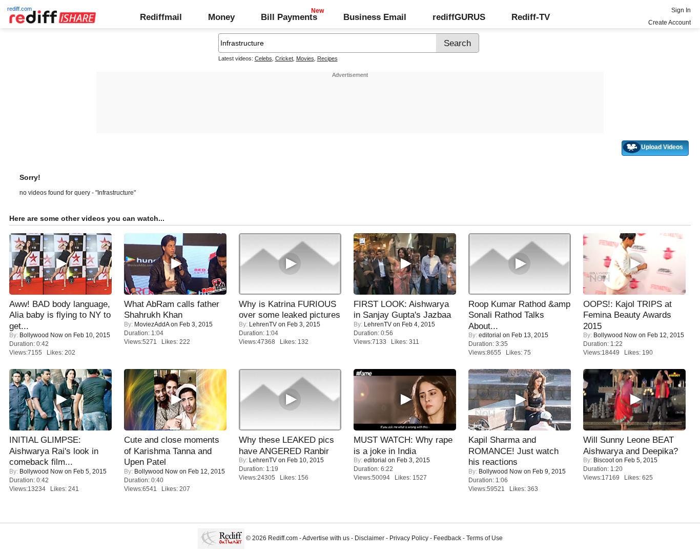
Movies (305, 58)
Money (221, 17)
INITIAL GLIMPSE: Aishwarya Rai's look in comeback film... (53, 450)
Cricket (284, 58)
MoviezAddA (151, 324)
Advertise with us (325, 538)
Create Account (669, 22)
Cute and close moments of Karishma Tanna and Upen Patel (171, 450)
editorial (490, 335)
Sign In (681, 10)
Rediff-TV (530, 17)
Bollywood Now (41, 335)
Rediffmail (161, 17)
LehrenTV (263, 324)
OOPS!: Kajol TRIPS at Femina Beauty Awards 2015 (627, 315)
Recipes (327, 58)
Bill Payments (289, 17)
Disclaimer (369, 538)
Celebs (263, 58)
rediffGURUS (459, 17)
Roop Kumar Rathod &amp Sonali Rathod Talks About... (519, 315)
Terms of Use (484, 538)
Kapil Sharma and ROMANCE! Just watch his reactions (513, 450)
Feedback (447, 538)
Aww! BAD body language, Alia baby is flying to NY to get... (60, 315)
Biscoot (603, 460)
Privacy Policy (408, 538)
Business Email (374, 17)
